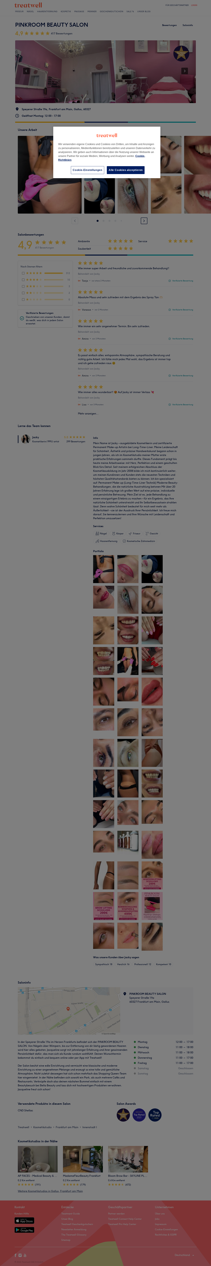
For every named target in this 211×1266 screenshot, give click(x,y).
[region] (106, 152)
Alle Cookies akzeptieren (126, 170)
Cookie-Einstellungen (87, 170)
